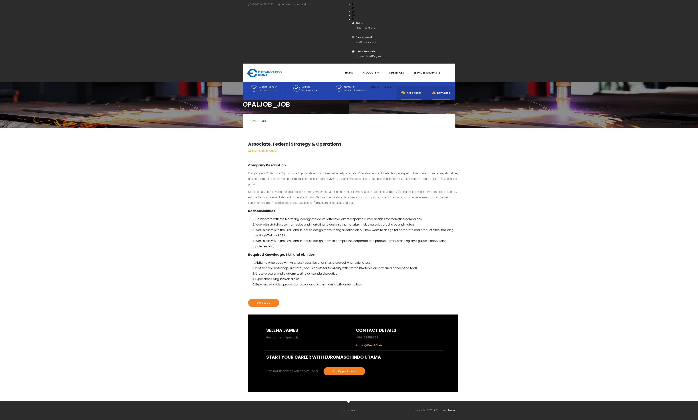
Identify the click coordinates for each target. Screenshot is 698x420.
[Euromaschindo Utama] (264, 72)
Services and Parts (427, 72)
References (396, 72)
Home (349, 72)
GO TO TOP (349, 410)
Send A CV (263, 303)
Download (443, 93)
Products (369, 72)
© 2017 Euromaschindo (440, 410)
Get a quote (414, 93)
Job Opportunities (344, 371)
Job (264, 120)
